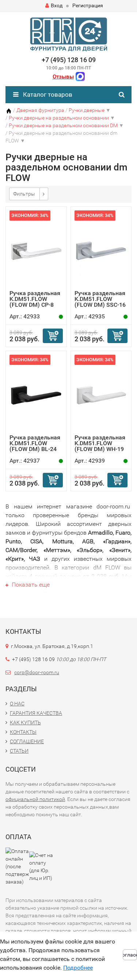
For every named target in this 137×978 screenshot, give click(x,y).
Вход (56, 5)
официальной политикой (35, 799)
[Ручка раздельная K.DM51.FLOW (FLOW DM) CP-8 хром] (36, 250)
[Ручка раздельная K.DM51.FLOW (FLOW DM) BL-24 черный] (36, 394)
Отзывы (63, 76)
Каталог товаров (47, 94)
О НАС (17, 704)
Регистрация (87, 5)
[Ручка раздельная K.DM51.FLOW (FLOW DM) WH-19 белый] (101, 394)
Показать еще (30, 584)
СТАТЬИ (19, 751)
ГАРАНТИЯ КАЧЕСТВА (36, 713)
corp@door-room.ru (36, 672)
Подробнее (78, 967)
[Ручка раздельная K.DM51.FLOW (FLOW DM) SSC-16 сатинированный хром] (101, 250)
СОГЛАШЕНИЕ (27, 741)
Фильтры (24, 194)
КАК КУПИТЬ (25, 722)
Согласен (130, 955)
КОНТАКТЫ (23, 732)
